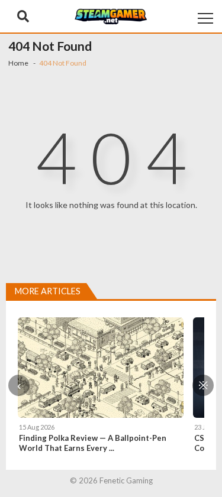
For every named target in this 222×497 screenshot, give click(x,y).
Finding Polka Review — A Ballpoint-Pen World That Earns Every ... (92, 443)
